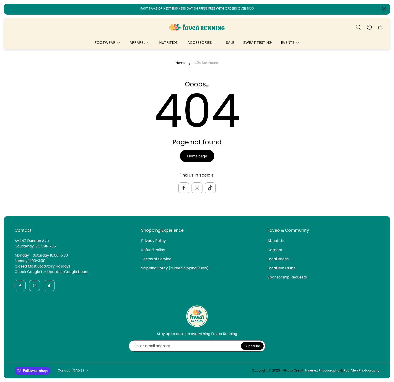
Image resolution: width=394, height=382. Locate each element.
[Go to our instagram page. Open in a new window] (197, 187)
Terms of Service (156, 259)
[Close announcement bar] (384, 9)
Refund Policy (153, 249)
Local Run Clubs (281, 268)
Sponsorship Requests (287, 277)
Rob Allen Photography (361, 370)
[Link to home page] (197, 316)
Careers (274, 249)
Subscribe (252, 346)
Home (180, 63)
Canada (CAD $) (71, 371)
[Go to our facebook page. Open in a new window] (183, 187)
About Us (275, 240)
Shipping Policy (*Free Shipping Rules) (175, 268)
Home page (197, 156)
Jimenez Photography (321, 370)
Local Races (278, 259)
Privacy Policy (153, 240)
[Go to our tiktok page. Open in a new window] (210, 187)
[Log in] (369, 27)
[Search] (358, 27)
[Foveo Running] (197, 27)
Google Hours (76, 271)
